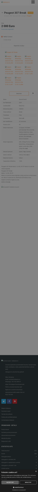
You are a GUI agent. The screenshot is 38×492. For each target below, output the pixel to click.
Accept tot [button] (10, 482)
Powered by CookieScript (19, 490)
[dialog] (19, 480)
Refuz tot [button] (28, 482)
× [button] (36, 471)
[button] (19, 487)
